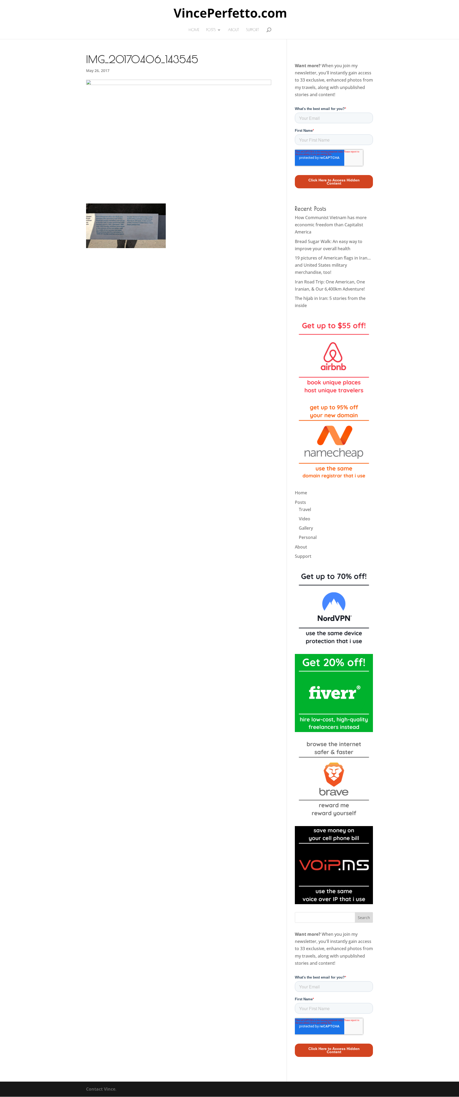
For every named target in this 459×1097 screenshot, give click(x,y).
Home (194, 30)
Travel (305, 509)
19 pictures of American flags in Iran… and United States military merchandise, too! (333, 265)
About (233, 30)
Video (304, 519)
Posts (211, 30)
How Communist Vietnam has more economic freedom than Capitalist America (331, 225)
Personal (308, 537)
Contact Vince (100, 1089)
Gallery (306, 528)
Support (252, 30)
